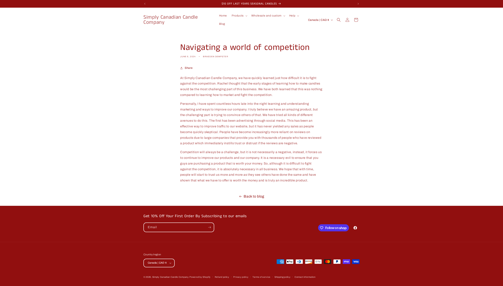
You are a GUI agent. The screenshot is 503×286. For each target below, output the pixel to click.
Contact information (305, 277)
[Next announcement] (358, 3)
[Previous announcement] (144, 3)
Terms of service (261, 277)
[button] (239, 16)
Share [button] (189, 67)
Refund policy (222, 277)
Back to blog (254, 196)
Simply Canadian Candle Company (170, 277)
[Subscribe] (209, 227)
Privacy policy (240, 277)
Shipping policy (282, 277)
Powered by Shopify (200, 277)
